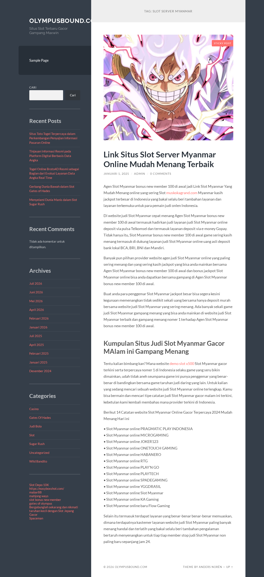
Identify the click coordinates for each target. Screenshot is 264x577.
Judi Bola (35, 426)
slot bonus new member (45, 499)
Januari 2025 (38, 362)
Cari (33, 87)
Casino (34, 409)
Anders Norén (210, 567)
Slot (32, 435)
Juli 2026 (35, 283)
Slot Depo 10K (39, 485)
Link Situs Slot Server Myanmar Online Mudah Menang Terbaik (160, 159)
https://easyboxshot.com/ (46, 488)
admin (139, 173)
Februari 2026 (39, 318)
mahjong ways (38, 496)
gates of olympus (40, 503)
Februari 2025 (39, 353)
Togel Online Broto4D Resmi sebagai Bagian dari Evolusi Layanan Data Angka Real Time (54, 173)
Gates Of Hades (40, 417)
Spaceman (36, 518)
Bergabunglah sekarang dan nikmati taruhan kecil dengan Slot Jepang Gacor (53, 510)
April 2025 (36, 345)
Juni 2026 (36, 292)
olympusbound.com (65, 20)
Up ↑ (229, 567)
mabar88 (35, 492)
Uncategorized (39, 452)
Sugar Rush (37, 444)
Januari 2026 (38, 327)
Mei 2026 (36, 301)
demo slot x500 (182, 363)
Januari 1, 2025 (116, 173)
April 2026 (36, 310)
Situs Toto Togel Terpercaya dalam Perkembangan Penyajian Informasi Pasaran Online (53, 138)
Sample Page (39, 60)
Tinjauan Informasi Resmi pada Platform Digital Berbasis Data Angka (50, 155)
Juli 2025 (35, 336)
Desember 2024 (40, 371)
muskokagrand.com (181, 192)
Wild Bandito (38, 461)
